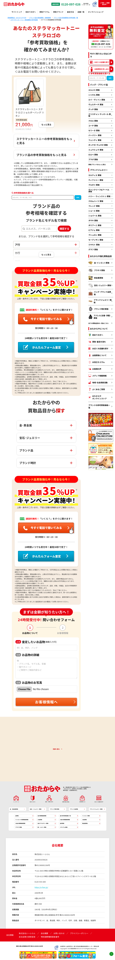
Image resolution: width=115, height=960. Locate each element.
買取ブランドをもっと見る (97, 164)
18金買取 (84, 819)
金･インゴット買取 (101, 262)
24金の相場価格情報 (65, 819)
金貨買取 (62, 823)
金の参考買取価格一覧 (65, 815)
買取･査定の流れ (99, 341)
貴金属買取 (98, 278)
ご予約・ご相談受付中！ (105, 3)
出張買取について (99, 355)
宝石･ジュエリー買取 (102, 285)
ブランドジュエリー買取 (103, 301)
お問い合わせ (59, 933)
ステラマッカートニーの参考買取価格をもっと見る (44, 141)
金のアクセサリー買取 (43, 823)
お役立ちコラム (98, 362)
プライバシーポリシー (79, 933)
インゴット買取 (86, 815)
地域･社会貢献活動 (100, 382)
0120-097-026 (70, 4)
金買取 (17, 815)
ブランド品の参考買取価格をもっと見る (41, 155)
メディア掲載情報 (99, 375)
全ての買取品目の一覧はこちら (98, 323)
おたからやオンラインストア (99, 397)
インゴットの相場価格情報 (21, 819)
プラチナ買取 (99, 270)
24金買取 (40, 819)
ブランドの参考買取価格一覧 (99, 406)
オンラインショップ (95, 12)
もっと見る (46, 124)
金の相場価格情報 (42, 815)
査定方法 (70, 12)
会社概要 (44, 933)
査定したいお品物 (36, 642)
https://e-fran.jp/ (41, 887)
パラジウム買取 (63, 827)
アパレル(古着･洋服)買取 (102, 316)
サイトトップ (17, 12)
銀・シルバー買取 (42, 827)
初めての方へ (31, 12)
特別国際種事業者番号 (50, 937)
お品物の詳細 (27, 655)
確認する (64, 228)
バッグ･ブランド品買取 (102, 293)
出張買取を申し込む (101, 69)
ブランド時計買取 (101, 309)
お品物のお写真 (29, 682)
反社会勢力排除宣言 (27, 937)
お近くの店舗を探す (101, 62)
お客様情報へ (46, 701)
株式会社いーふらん (27, 933)
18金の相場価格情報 (20, 823)
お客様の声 (96, 369)
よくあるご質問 (98, 389)
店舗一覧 (81, 12)
